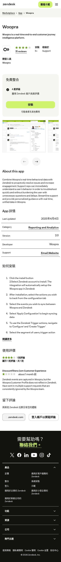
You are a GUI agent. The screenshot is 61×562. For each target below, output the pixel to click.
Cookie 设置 (42, 550)
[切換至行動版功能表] (56, 4)
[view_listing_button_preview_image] (24, 136)
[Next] (36, 161)
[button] (28, 467)
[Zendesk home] (9, 4)
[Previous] (24, 161)
